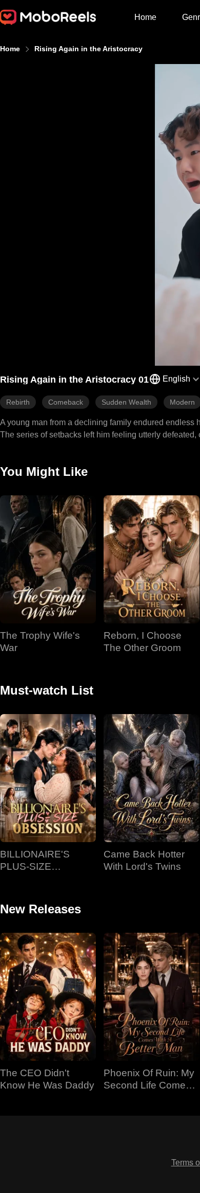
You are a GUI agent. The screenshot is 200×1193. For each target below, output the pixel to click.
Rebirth (18, 402)
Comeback (65, 402)
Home (145, 17)
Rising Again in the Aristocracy (88, 49)
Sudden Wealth (126, 402)
